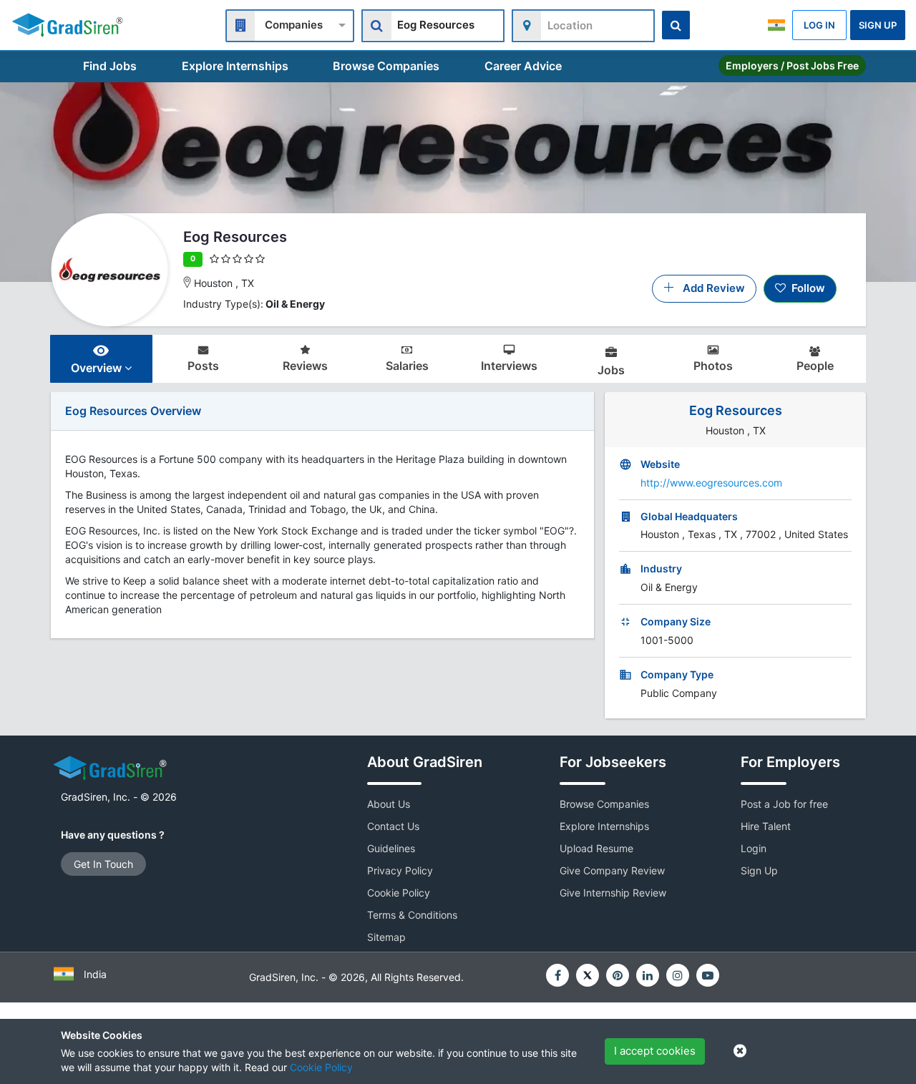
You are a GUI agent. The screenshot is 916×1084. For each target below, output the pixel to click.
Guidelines (391, 848)
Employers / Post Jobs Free (792, 65)
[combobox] (290, 24)
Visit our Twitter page (587, 975)
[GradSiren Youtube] (707, 975)
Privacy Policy (400, 870)
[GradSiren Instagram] (677, 975)
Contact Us (393, 826)
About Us (388, 804)
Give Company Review (612, 870)
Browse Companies (386, 66)
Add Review (709, 288)
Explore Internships (235, 66)
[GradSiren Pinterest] (617, 975)
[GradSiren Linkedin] (647, 975)
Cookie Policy (321, 1067)
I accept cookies (655, 1051)
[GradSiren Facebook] (557, 975)
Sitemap (386, 937)
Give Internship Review (613, 893)
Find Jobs (110, 66)
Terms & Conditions (412, 915)
